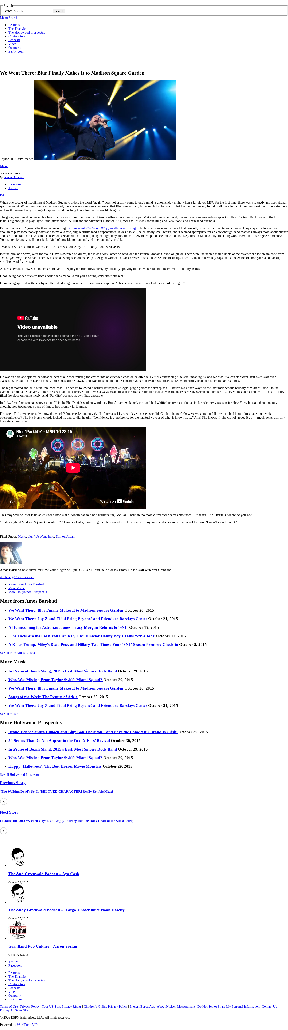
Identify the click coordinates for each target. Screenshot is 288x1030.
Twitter (13, 188)
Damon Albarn (65, 536)
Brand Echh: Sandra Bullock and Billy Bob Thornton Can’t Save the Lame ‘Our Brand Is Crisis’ (93, 732)
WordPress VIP (27, 1024)
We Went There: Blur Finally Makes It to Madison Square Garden (66, 610)
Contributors (16, 36)
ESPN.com (15, 51)
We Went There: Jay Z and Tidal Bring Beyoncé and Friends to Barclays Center (78, 618)
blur (30, 536)
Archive (5, 577)
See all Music (9, 714)
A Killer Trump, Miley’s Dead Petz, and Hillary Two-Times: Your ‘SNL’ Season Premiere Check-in (93, 644)
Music (4, 166)
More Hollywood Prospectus (27, 592)
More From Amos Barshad (26, 584)
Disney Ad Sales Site (14, 1010)
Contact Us (269, 1006)
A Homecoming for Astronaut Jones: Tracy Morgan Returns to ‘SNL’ (68, 627)
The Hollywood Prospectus (26, 32)
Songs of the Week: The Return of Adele (43, 697)
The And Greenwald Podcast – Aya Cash (43, 874)
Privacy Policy (30, 1006)
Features (14, 25)
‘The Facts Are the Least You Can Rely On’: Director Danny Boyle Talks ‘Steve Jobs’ (82, 636)
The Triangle (17, 28)
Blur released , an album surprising (101, 228)
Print (3, 195)
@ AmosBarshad (23, 577)
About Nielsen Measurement (176, 1006)
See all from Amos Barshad (18, 652)
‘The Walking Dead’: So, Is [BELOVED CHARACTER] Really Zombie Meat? (56, 791)
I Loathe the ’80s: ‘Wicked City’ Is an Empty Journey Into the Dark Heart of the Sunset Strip (66, 821)
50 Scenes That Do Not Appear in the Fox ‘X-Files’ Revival (59, 740)
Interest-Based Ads (142, 1006)
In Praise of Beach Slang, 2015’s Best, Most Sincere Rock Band (63, 671)
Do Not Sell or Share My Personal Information (228, 1006)
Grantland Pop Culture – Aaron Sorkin (42, 946)
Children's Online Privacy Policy (105, 1006)
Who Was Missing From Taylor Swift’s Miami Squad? (55, 680)
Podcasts (14, 40)
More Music (16, 588)
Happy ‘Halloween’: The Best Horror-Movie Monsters (55, 766)
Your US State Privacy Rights (61, 1006)
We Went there (44, 536)
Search (7, 11)
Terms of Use (9, 1006)
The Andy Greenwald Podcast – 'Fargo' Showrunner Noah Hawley (66, 910)
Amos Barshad (14, 177)
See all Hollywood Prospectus (20, 774)
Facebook (15, 184)
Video (12, 44)
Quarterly (14, 47)
